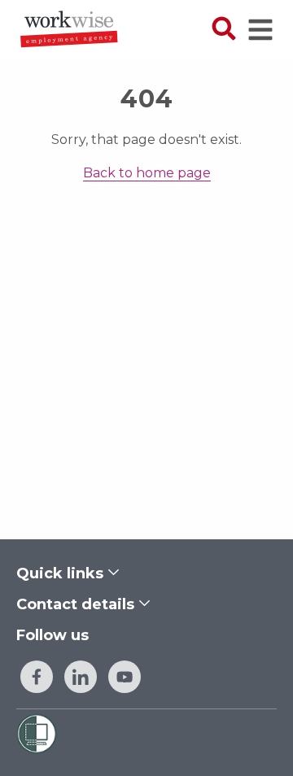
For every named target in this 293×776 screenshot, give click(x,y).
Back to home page (147, 173)
